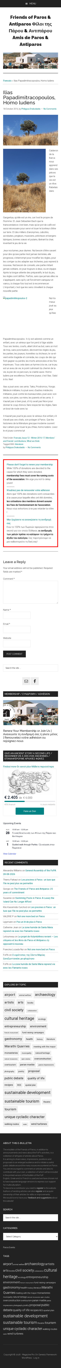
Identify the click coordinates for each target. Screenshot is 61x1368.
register (40, 1188)
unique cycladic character (25, 1117)
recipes (9, 1084)
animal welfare (25, 995)
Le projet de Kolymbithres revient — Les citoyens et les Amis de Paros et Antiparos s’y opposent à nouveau (30, 940)
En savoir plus (24, 766)
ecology (42, 1019)
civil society (14, 1010)
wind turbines (39, 1124)
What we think (33, 441)
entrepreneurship (15, 1026)
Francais (7, 80)
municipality (26, 1053)
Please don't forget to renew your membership (30, 464)
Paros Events (9, 1247)
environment (38, 1026)
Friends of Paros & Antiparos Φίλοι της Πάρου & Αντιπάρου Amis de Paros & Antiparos (30, 31)
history (40, 1039)
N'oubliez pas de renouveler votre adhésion (28, 490)
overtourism (10, 1065)
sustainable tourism (22, 1101)
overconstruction (42, 1058)
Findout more (9, 766)
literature (19, 444)
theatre (46, 1102)
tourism (10, 1109)
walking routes (12, 1124)
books (30, 1002)
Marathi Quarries (17, 1046)
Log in (36, 1358)
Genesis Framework (47, 1354)
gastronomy (13, 1039)
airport (10, 995)
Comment (9, 578)
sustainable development (28, 1092)
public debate (14, 1078)
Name (7, 610)
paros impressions (46, 1065)
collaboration (32, 1011)
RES (19, 1085)
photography (9, 1071)
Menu (32, 3)
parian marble (27, 1064)
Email (6, 624)
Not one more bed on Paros (31, 916)
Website (7, 638)
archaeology (45, 994)
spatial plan (30, 1085)
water (25, 1124)
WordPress (27, 1358)
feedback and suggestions (40, 1198)
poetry (21, 1071)
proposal (34, 1071)
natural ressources (11, 1059)
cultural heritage (19, 1018)
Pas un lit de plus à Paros (29, 922)
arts (20, 1002)
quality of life (36, 1078)
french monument (11, 1033)
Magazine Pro (28, 1354)
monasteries (11, 1053)
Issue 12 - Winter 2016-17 (33, 438)
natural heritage (42, 1053)
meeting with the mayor (45, 1047)
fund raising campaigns (33, 1032)
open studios (26, 1059)
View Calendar (9, 853)
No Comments (50, 109)
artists (9, 1002)
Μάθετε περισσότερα (42, 766)
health (29, 1039)
